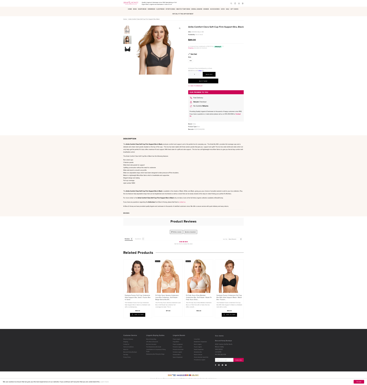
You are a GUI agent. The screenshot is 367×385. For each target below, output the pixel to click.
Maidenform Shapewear (200, 342)
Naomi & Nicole (198, 354)
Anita (194, 124)
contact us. (182, 202)
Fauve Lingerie (198, 347)
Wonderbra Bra (198, 352)
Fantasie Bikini (177, 354)
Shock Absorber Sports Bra (201, 357)
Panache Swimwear (178, 349)
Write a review (177, 232)
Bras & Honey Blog (151, 339)
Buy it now (203, 81)
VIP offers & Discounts (152, 342)
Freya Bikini (176, 342)
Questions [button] (138, 239)
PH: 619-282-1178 (220, 354)
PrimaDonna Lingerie (199, 360)
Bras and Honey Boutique (130, 352)
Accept (358, 382)
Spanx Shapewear (178, 357)
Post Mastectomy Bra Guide (153, 347)
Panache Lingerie (177, 347)
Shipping (190, 48)
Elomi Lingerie (197, 344)
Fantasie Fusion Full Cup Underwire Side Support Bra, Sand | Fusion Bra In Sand (137, 297)
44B (191, 60)
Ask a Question (191, 232)
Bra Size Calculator (151, 344)
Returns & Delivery (128, 339)
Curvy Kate (197, 339)
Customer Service (130, 335)
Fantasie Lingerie (177, 352)
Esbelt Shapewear (199, 349)
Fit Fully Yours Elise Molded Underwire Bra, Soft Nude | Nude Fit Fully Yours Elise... (199, 297)
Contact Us (126, 344)
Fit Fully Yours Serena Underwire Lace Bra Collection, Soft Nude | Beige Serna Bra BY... (167, 297)
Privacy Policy (127, 357)
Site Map (125, 354)
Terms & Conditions (128, 347)
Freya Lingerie (176, 339)
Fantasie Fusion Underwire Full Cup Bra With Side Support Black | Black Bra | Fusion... (229, 297)
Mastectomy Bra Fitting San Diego (155, 354)
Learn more (104, 382)
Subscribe (238, 360)
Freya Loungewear (178, 344)
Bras (198, 127)
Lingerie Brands (179, 335)
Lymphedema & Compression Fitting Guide (156, 350)
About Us (125, 349)
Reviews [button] (127, 239)
